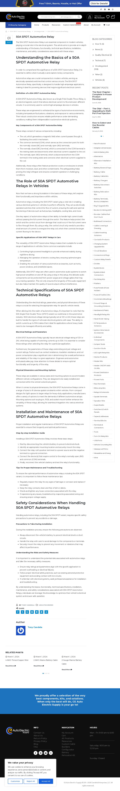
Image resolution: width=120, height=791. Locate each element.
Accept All (46, 781)
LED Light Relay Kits (101, 353)
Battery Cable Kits (101, 176)
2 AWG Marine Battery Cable (46, 660)
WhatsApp (46, 612)
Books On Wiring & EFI (102, 210)
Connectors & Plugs (101, 255)
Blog (36, 744)
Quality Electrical (102, 55)
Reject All (31, 781)
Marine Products (100, 357)
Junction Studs (100, 348)
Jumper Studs (99, 344)
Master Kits (98, 361)
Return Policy (40, 738)
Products (45, 25)
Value (97, 74)
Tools (96, 432)
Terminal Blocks (100, 421)
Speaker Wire (99, 401)
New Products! (100, 143)
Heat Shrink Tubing (101, 319)
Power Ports (99, 379)
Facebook (17, 612)
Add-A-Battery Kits (101, 152)
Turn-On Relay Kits (101, 436)
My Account (95, 25)
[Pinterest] (105, 9)
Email (36, 612)
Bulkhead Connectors (102, 221)
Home (36, 25)
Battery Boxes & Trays (102, 168)
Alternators (98, 156)
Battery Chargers (101, 180)
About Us (38, 735)
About (86, 25)
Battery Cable (99, 172)
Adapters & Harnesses (102, 148)
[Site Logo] (15, 16)
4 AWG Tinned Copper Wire (17, 660)
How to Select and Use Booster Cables (101, 125)
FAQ (36, 747)
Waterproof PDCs (101, 449)
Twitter (22, 612)
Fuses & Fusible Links (102, 295)
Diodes (97, 264)
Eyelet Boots (99, 268)
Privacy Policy (40, 741)
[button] (43, 673)
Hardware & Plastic (101, 310)
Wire (96, 457)
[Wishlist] (108, 17)
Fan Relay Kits (99, 279)
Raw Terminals (99, 384)
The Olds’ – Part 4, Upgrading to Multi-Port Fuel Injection (101, 111)
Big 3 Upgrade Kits (101, 206)
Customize (15, 781)
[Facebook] (101, 9)
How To (98, 44)
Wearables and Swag (102, 453)
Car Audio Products (101, 239)
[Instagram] (112, 9)
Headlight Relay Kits (102, 314)
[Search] (79, 17)
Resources (56, 25)
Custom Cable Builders (72, 24)
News (97, 49)
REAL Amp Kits (99, 388)
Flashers (97, 283)
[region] (30, 772)
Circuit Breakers (100, 251)
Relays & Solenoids (101, 392)
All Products (68, 738)
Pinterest (32, 612)
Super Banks (99, 405)
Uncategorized (46, 605)
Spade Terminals (100, 396)
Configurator (68, 750)
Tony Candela (28, 605)
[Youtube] (109, 9)
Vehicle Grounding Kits (103, 445)
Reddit (41, 612)
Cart (108, 25)
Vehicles (98, 80)
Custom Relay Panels (102, 259)
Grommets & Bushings (102, 299)
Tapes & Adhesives (101, 416)
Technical (99, 60)
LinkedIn (27, 612)
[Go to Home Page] (6, 31)
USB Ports (98, 440)
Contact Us (39, 733)
